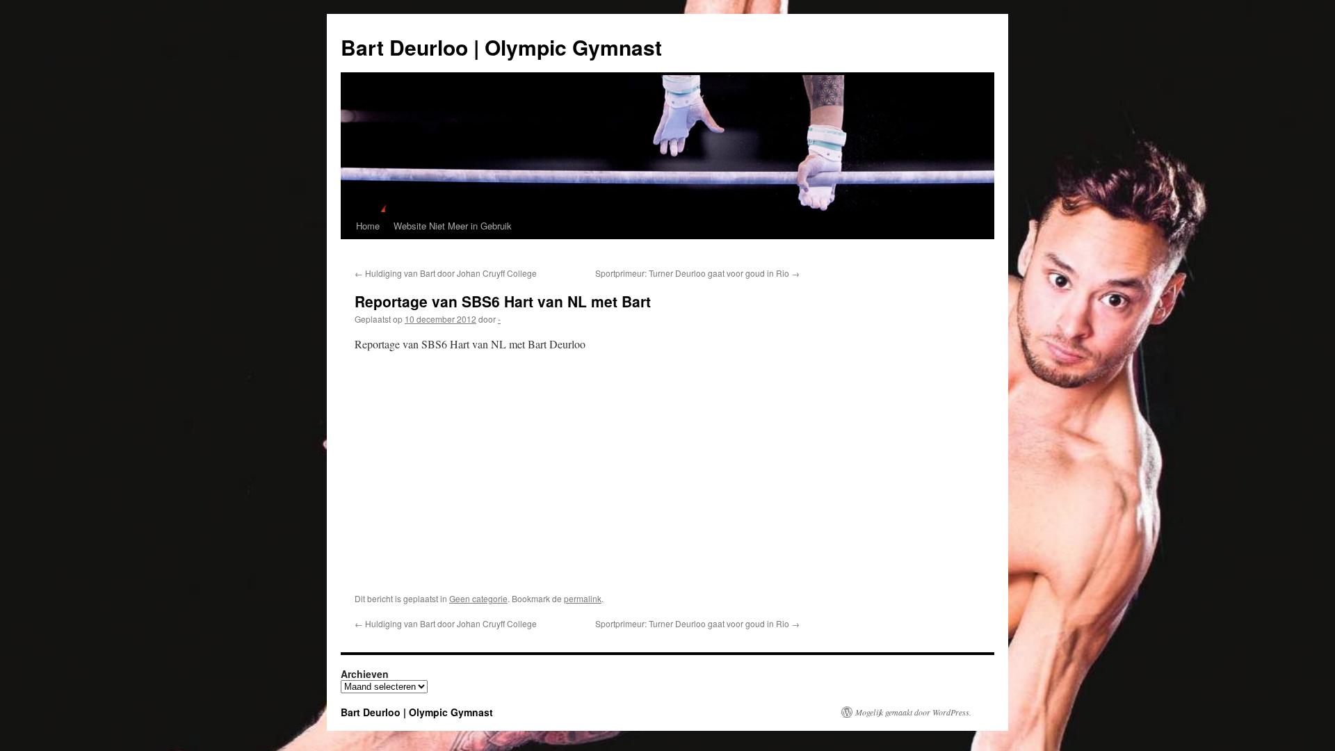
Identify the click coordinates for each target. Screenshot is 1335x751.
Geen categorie (478, 598)
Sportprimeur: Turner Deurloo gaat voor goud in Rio (697, 273)
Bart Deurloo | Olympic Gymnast (501, 47)
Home (368, 225)
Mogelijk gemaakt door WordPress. (913, 712)
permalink (582, 598)
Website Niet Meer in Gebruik (453, 225)
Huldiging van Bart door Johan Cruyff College (446, 273)
